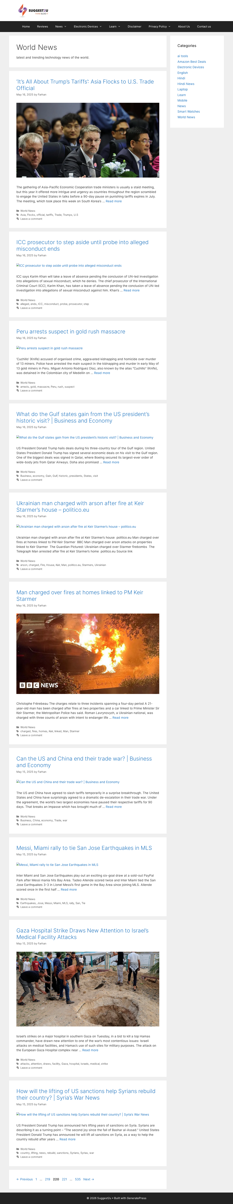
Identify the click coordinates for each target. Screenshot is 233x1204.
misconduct (51, 303)
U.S (76, 214)
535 (78, 1179)
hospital (74, 1063)
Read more (114, 201)
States (88, 475)
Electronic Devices (86, 26)
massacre (43, 386)
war (65, 820)
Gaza (65, 1063)
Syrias (84, 1152)
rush (60, 386)
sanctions (63, 1152)
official (41, 214)
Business (25, 475)
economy (38, 475)
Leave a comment (31, 218)
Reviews (42, 26)
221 (65, 1179)
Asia (23, 214)
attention (36, 1063)
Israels (85, 1063)
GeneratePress (136, 1198)
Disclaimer (134, 26)
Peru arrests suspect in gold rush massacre (70, 331)
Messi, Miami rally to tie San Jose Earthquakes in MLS (84, 848)
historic (63, 475)
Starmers (87, 564)
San (78, 903)
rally (71, 903)
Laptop (182, 89)
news (42, 1152)
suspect (69, 386)
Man (64, 564)
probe (63, 303)
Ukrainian (100, 564)
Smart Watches (188, 111)
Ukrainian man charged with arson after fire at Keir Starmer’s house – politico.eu (80, 506)
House (50, 564)
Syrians (74, 1152)
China (36, 820)
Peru (53, 386)
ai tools (182, 56)
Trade (58, 214)
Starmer (74, 731)
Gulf (55, 475)
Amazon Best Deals (191, 61)
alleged (24, 303)
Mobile (182, 100)
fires (34, 731)
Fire (42, 564)
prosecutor (75, 303)
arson (23, 564)
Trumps (67, 214)
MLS (65, 903)
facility (56, 1063)
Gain (48, 475)
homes (43, 731)
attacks (24, 1063)
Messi (48, 903)
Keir (58, 564)
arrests (24, 386)
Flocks (31, 214)
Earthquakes (28, 903)
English (182, 73)
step (86, 303)
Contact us (204, 26)
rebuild (51, 1152)
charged (34, 564)
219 (48, 1179)
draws (47, 1063)
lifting (34, 1152)
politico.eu (74, 564)
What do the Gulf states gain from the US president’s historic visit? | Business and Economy (82, 417)
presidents (75, 475)
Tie (83, 903)
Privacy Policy (158, 26)
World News (27, 210)
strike (104, 1063)
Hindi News (185, 84)
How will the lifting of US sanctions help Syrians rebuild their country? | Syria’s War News (85, 1094)
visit (95, 475)
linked (58, 731)
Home (26, 26)
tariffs (49, 214)
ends (34, 303)
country (25, 1152)
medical (95, 1063)
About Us (184, 26)
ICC (40, 303)
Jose (40, 903)
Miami (57, 903)
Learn (112, 26)
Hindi (181, 78)
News (59, 26)
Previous (24, 1179)
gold (33, 386)
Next (88, 1179)
